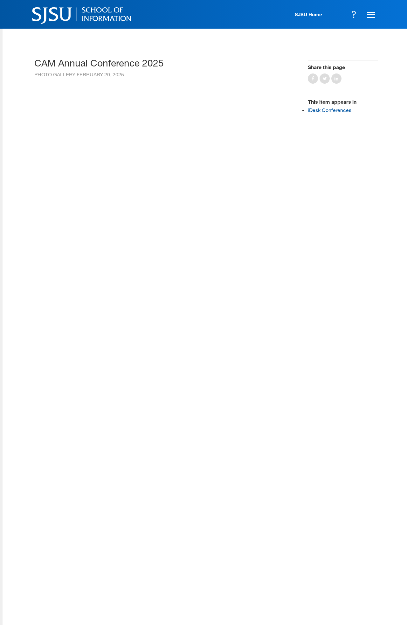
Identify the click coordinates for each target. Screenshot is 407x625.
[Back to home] (335, 539)
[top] (39, 528)
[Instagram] (334, 578)
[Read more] (163, 87)
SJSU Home (308, 14)
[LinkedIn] (353, 578)
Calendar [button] (336, 14)
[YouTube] (371, 578)
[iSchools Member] (357, 607)
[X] (316, 578)
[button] (370, 14)
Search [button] (354, 14)
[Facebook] (298, 578)
